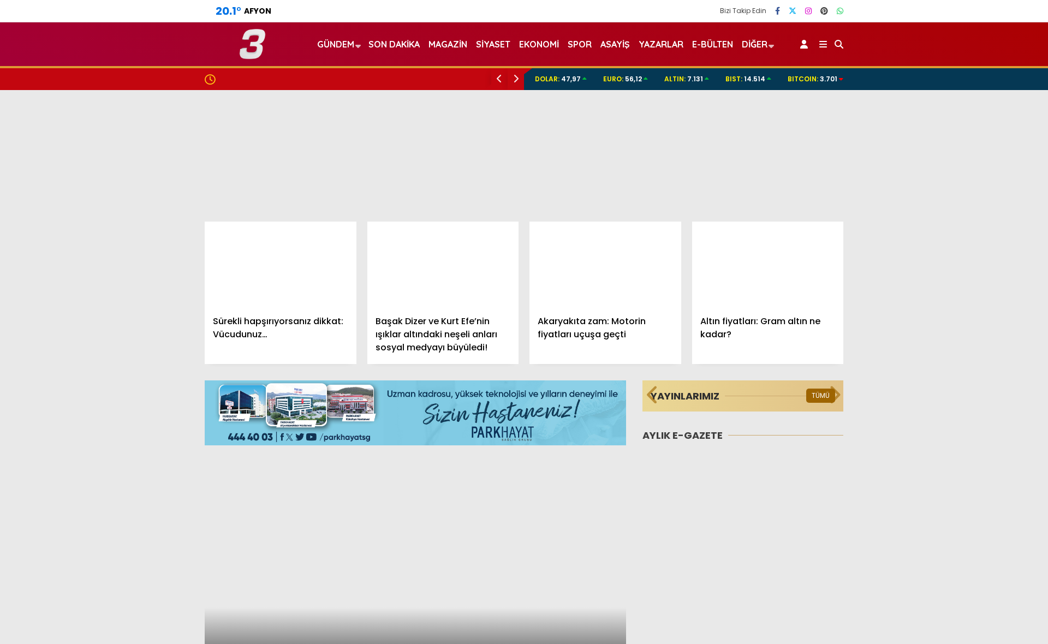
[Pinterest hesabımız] (824, 10)
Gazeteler (950, 537)
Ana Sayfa (952, 60)
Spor (931, 337)
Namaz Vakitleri (963, 514)
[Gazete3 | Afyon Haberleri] (252, 54)
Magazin (939, 359)
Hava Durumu (956, 491)
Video (941, 83)
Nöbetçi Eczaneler (967, 468)
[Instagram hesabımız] (808, 10)
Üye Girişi (948, 152)
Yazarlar (947, 106)
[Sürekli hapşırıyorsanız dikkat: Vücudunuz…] (280, 264)
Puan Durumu (958, 560)
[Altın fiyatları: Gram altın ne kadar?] (768, 264)
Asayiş (615, 44)
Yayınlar (947, 198)
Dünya (935, 315)
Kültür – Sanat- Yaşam (968, 424)
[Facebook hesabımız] (777, 10)
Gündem (940, 249)
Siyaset (493, 44)
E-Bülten (712, 44)
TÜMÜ (821, 395)
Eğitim (934, 293)
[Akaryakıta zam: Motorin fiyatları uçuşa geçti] (605, 264)
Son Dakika (394, 44)
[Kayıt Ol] (806, 44)
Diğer (754, 44)
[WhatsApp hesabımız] (840, 10)
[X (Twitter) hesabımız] (792, 10)
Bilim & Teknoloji (954, 402)
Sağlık (933, 380)
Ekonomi (939, 271)
